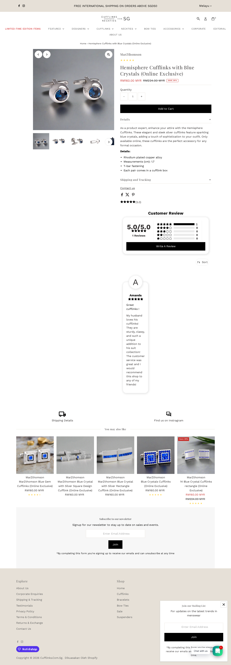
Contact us (127, 188)
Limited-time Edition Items (23, 28)
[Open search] (198, 18)
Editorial (219, 28)
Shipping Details (62, 420)
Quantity (126, 89)
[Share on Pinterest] (133, 195)
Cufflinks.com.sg (51, 657)
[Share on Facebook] (122, 195)
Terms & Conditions (29, 617)
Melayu (204, 5)
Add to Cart (166, 108)
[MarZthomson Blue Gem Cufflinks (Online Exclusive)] (35, 455)
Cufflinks (104, 28)
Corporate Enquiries (29, 594)
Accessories (172, 28)
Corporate (198, 28)
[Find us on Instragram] (168, 415)
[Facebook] (19, 6)
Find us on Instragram (168, 420)
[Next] (47, 54)
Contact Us (23, 628)
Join (115, 544)
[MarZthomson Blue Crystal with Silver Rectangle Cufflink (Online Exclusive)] (115, 455)
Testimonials (24, 605)
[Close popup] (224, 605)
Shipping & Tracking (29, 599)
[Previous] (38, 54)
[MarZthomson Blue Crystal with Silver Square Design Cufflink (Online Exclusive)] (75, 455)
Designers (79, 28)
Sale (119, 611)
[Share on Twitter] (127, 195)
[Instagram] (24, 6)
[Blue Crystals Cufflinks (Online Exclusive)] (156, 455)
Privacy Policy (25, 611)
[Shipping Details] (62, 415)
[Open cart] (213, 18)
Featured (55, 28)
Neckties (127, 28)
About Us (115, 34)
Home (83, 43)
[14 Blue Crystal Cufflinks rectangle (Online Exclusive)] (196, 455)
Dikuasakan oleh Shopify (81, 657)
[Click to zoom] (108, 54)
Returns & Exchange (29, 622)
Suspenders (124, 617)
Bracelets (123, 599)
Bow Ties (150, 28)
